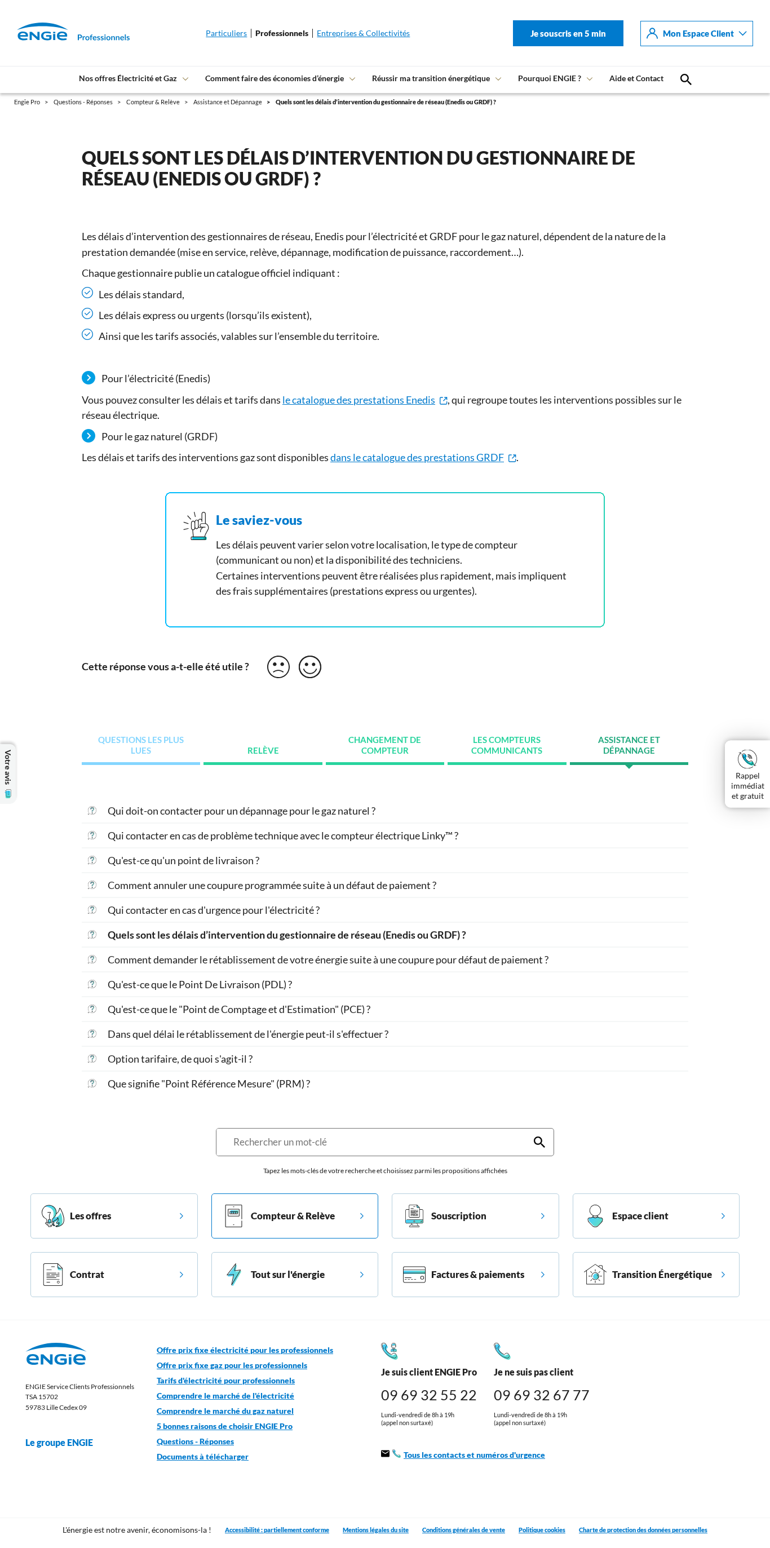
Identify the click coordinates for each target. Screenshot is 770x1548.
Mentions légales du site (376, 1529)
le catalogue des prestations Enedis (358, 399)
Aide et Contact (636, 78)
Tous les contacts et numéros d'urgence (474, 1454)
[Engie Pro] (59, 33)
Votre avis (7, 767)
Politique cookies (542, 1529)
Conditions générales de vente (463, 1529)
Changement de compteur (384, 745)
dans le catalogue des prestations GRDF (417, 457)
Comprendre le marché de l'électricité (225, 1395)
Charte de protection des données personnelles (643, 1529)
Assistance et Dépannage (629, 745)
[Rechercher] (539, 1142)
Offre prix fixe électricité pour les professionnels (245, 1350)
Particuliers (226, 33)
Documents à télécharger (203, 1456)
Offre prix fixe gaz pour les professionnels (232, 1365)
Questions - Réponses (195, 1441)
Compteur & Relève (293, 1216)
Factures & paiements (477, 1274)
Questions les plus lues (141, 745)
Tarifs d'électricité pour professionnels (226, 1380)
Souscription (458, 1216)
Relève (263, 750)
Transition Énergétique (662, 1274)
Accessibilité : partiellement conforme (277, 1529)
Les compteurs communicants (506, 745)
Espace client (640, 1216)
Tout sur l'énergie (288, 1274)
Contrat (87, 1274)
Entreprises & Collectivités (363, 33)
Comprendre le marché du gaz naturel (225, 1411)
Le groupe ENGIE (59, 1442)
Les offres (90, 1216)
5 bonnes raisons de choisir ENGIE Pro (225, 1426)
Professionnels (281, 33)
